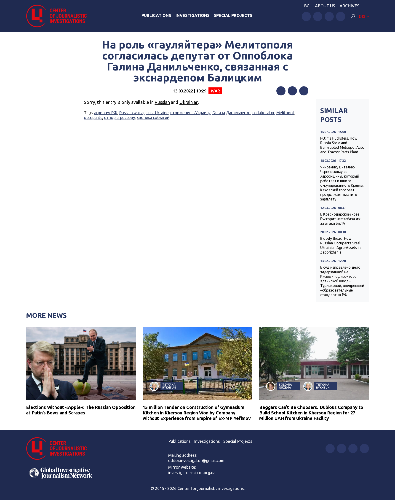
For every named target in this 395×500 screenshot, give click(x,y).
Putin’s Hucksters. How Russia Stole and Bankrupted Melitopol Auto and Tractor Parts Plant (342, 145)
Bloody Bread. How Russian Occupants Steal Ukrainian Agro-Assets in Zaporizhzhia (340, 245)
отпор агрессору (119, 117)
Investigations (192, 15)
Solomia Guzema (285, 386)
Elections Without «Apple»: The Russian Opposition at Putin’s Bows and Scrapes (81, 410)
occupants (93, 117)
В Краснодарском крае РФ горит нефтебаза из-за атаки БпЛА (340, 218)
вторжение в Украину (190, 112)
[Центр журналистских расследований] (59, 16)
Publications (156, 15)
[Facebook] (281, 90)
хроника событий (153, 117)
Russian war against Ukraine (144, 112)
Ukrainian (188, 102)
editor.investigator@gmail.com (196, 460)
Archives (349, 5)
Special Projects (233, 15)
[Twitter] (292, 90)
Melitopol (285, 112)
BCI (307, 5)
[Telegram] (303, 90)
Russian (162, 102)
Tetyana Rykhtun (169, 386)
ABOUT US (325, 5)
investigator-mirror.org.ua (191, 472)
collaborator (263, 112)
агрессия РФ (105, 112)
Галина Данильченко (231, 112)
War (215, 91)
